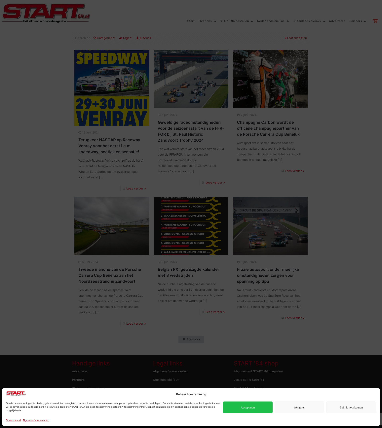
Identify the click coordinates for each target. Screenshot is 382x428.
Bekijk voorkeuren (351, 407)
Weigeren (299, 407)
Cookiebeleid (13, 420)
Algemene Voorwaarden (36, 420)
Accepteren (248, 407)
